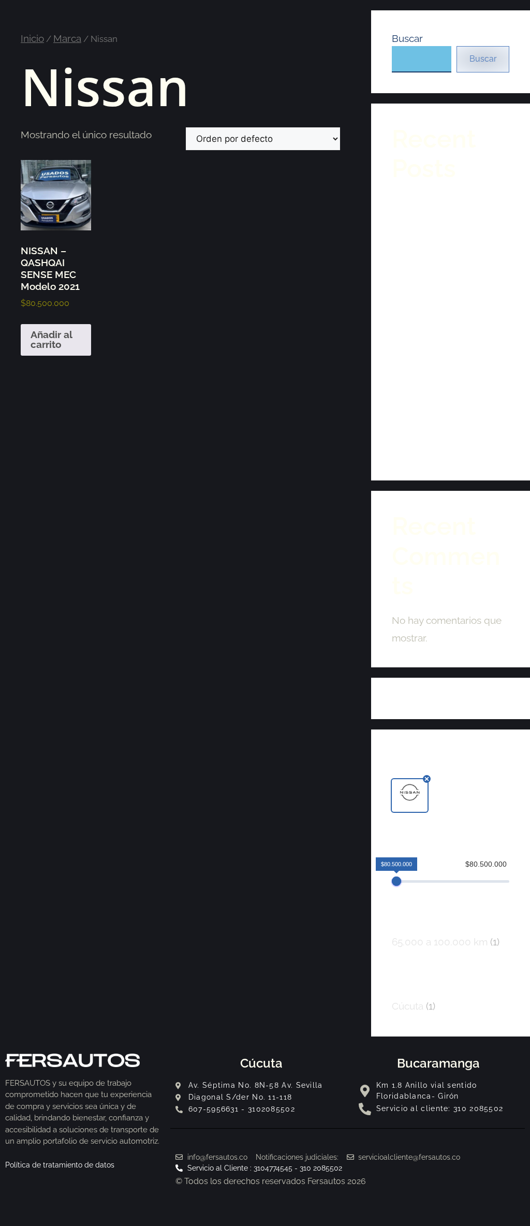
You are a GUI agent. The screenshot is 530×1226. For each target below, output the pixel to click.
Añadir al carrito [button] (51, 339)
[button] (409, 795)
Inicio (32, 38)
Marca (67, 38)
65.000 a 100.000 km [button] (445, 941)
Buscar (407, 38)
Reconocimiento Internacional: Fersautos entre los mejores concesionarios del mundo (445, 280)
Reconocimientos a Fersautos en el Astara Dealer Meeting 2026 (441, 216)
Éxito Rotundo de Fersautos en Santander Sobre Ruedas (445, 437)
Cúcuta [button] (413, 1006)
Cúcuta (261, 1063)
